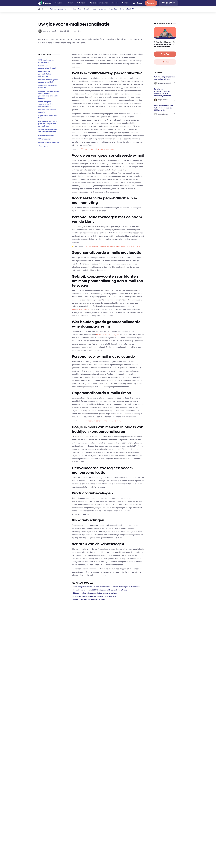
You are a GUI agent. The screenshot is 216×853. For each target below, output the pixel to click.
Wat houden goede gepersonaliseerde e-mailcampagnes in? (45, 104)
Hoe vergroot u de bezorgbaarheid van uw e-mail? (101, 421)
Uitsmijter (102, 9)
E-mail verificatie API (127, 9)
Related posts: (43, 146)
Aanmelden (151, 3)
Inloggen (140, 3)
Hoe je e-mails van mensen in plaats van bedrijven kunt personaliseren (48, 123)
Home (39, 9)
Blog (43, 9)
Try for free (165, 54)
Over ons (115, 3)
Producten (58, 3)
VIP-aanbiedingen (44, 139)
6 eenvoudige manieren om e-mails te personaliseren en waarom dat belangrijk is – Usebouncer (106, 587)
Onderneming (81, 3)
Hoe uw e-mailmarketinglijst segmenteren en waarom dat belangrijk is (112, 246)
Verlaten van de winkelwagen (48, 142)
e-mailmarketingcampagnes (107, 334)
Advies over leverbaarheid (99, 3)
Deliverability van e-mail (58, 9)
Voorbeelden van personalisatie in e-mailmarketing (45, 74)
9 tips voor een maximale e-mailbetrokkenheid (89, 599)
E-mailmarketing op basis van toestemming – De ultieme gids (94, 596)
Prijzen (70, 3)
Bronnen (125, 3)
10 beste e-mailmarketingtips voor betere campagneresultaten (95, 593)
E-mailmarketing (75, 9)
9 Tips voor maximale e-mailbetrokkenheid (98, 149)
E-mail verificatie (90, 9)
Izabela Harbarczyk (49, 31)
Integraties (113, 9)
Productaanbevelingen (46, 135)
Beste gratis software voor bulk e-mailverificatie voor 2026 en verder (163, 108)
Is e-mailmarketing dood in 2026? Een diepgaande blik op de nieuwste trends (100, 590)
